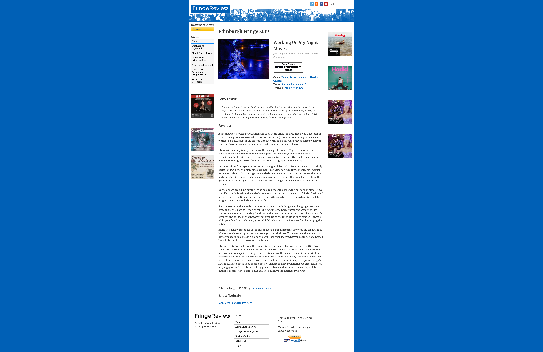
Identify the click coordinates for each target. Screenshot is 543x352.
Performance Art (299, 77)
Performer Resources (197, 80)
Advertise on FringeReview (199, 59)
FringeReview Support (246, 331)
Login (238, 345)
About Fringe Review (202, 53)
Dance (284, 77)
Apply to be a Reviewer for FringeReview (199, 72)
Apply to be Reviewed (202, 65)
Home (195, 41)
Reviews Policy (242, 336)
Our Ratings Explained (198, 47)
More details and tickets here (235, 302)
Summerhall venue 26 (293, 84)
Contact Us (240, 341)
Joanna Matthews (261, 288)
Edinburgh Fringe (293, 87)
